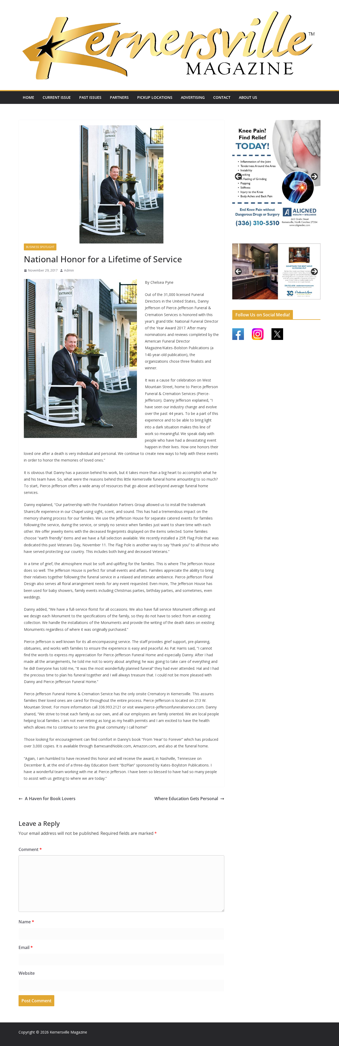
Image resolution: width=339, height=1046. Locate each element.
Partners (119, 97)
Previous (238, 176)
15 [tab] (276, 305)
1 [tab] (267, 238)
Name (26, 922)
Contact (221, 97)
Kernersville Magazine (68, 1032)
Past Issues (90, 97)
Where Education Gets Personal (186, 798)
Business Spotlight (40, 247)
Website (27, 973)
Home (28, 97)
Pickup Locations (154, 97)
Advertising (193, 97)
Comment (30, 849)
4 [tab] (285, 238)
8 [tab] (279, 302)
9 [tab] (285, 302)
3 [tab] (279, 238)
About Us (248, 97)
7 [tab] (273, 302)
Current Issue (57, 97)
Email (26, 947)
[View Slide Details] (276, 176)
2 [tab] (273, 238)
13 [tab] (310, 303)
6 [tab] (267, 302)
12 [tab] (304, 303)
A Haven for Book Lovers (50, 798)
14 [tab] (316, 303)
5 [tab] (261, 302)
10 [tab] (292, 303)
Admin (69, 270)
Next (314, 176)
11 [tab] (298, 303)
